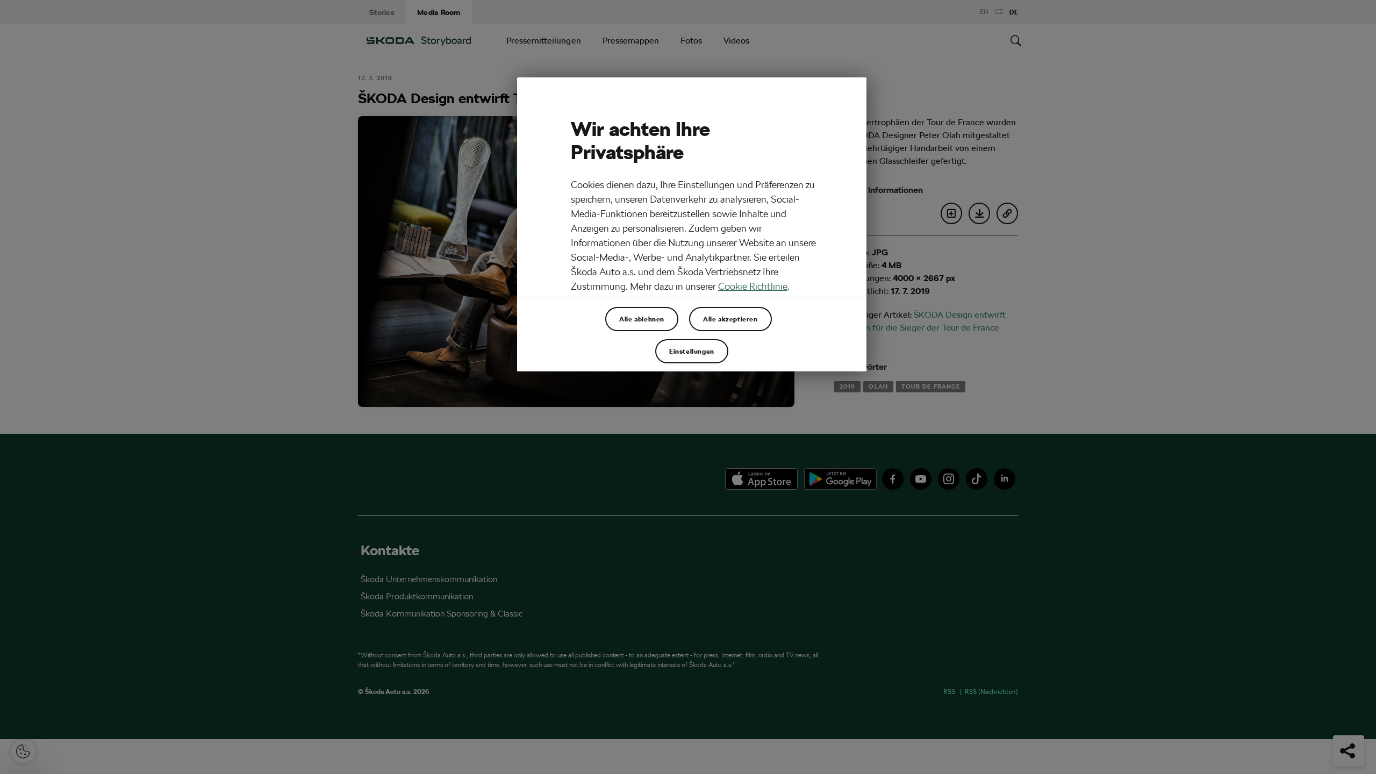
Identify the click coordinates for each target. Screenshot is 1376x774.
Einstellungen (691, 351)
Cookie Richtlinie (752, 286)
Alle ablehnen (641, 318)
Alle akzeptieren (730, 318)
